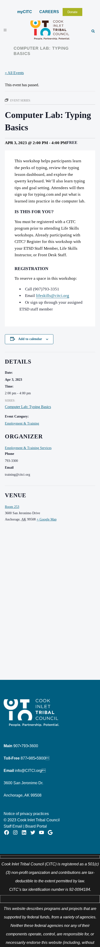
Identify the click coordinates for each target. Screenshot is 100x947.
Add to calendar (30, 339)
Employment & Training (22, 423)
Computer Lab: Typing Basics (28, 407)
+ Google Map (47, 519)
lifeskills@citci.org (52, 295)
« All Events (14, 73)
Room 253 (12, 507)
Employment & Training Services (28, 448)
